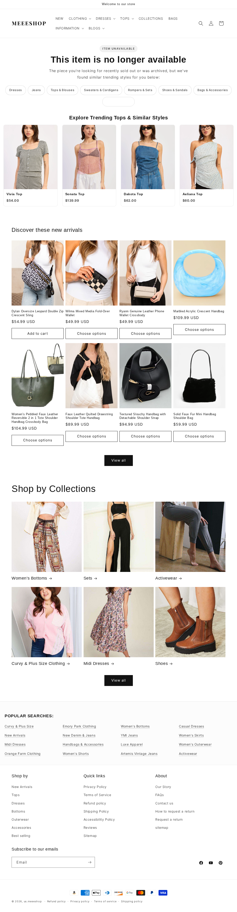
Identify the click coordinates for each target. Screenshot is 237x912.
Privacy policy (80, 901)
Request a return (169, 819)
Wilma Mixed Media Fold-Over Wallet (87, 313)
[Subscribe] (89, 862)
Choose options (91, 333)
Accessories (21, 827)
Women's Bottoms (29, 578)
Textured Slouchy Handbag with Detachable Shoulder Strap (142, 416)
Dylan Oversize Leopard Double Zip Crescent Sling (38, 313)
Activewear (166, 578)
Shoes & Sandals (175, 90)
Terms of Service (97, 795)
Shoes (161, 663)
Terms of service (105, 901)
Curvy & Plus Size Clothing (38, 663)
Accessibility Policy (99, 819)
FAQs (159, 795)
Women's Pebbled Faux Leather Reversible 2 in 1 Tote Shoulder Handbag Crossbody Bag (35, 418)
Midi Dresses (96, 663)
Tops (15, 795)
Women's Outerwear (195, 744)
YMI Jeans (129, 735)
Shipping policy (132, 901)
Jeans (36, 90)
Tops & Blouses (62, 90)
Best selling (21, 836)
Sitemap (90, 836)
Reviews (90, 827)
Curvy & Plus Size (19, 726)
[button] (79, 18)
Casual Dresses (191, 726)
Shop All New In (118, 101)
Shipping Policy (96, 811)
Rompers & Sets (140, 90)
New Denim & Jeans (79, 735)
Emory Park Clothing (79, 726)
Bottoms (18, 811)
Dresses (15, 90)
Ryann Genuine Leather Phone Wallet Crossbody (141, 313)
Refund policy (95, 803)
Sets (88, 578)
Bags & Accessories (212, 90)
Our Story (163, 787)
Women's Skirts (191, 735)
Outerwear (20, 819)
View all (118, 460)
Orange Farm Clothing (23, 754)
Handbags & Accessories (83, 744)
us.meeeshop (33, 901)
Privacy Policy (95, 787)
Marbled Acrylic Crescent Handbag (198, 311)
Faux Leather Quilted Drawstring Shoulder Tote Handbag (89, 416)
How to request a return (174, 811)
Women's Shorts (76, 754)
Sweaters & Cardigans (101, 90)
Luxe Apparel (132, 744)
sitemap (161, 827)
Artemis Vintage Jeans (139, 754)
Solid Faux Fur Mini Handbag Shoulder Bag (194, 416)
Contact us (164, 803)
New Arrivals (15, 735)
